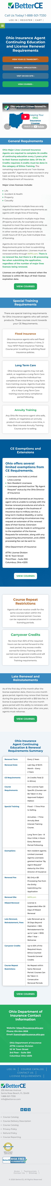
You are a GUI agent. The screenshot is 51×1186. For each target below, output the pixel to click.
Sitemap (33, 1173)
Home (17, 1171)
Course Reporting (12, 1137)
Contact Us (19, 1173)
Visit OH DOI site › (25, 76)
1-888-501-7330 (35, 15)
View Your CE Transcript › (25, 59)
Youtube (29, 1109)
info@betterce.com (11, 1099)
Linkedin (21, 1109)
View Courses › (25, 84)
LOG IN (11, 1069)
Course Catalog (11, 1117)
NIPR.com (33, 254)
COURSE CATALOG (32, 1069)
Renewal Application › (25, 67)
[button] (2, 25)
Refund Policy (10, 1133)
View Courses (25, 286)
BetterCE (25, 5)
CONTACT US (25, 1072)
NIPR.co (30, 897)
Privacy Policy (10, 1129)
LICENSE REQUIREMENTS (25, 1076)
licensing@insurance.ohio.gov (29, 1034)
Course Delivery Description (17, 1121)
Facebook (25, 1109)
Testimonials (30, 1171)
